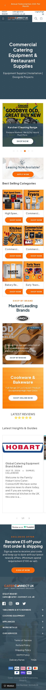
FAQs (34, 659)
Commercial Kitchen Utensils (12, 249)
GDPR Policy (23, 655)
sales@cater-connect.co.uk (19, 13)
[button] (3, 19)
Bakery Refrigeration (12, 285)
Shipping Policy (23, 650)
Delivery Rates (17, 659)
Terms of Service (23, 640)
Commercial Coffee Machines (33, 249)
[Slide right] (29, 518)
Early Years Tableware (33, 285)
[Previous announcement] (5, 5)
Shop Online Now (23, 398)
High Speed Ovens (12, 213)
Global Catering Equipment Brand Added (22, 465)
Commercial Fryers (33, 213)
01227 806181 (5, 13)
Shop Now (22, 141)
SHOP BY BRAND (18, 358)
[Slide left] (17, 518)
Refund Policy (23, 645)
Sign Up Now (23, 570)
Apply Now (23, 174)
